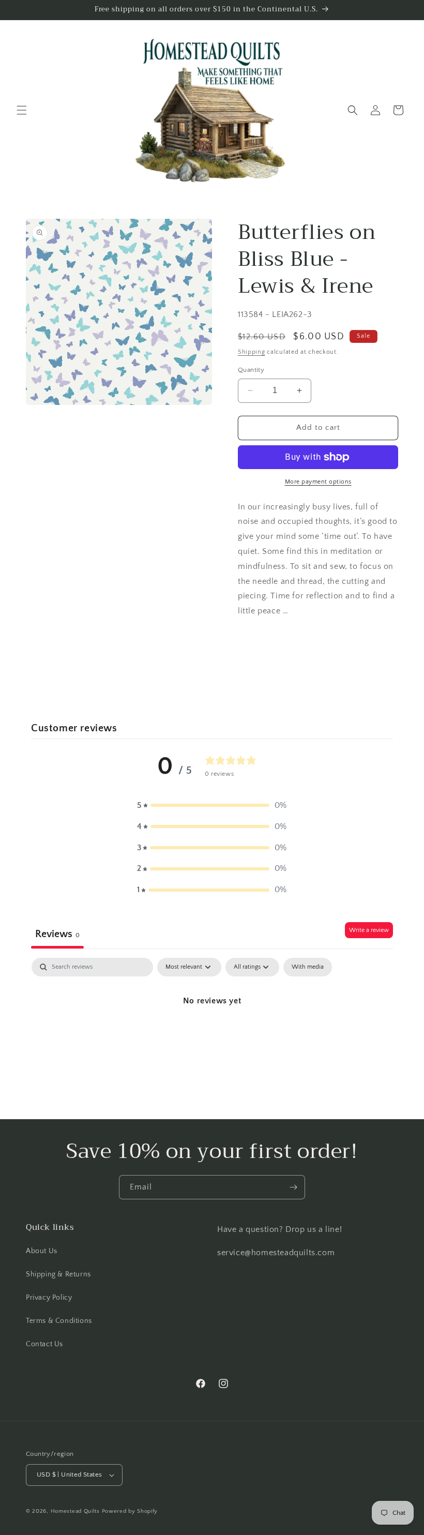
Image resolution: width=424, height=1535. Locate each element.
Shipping (251, 352)
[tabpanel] (212, 1035)
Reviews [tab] (57, 934)
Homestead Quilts (75, 1511)
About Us (41, 1251)
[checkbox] (307, 967)
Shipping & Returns (58, 1274)
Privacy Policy (49, 1297)
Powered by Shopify (130, 1511)
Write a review (369, 930)
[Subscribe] (293, 1187)
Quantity (251, 369)
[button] (21, 110)
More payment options (318, 481)
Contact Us (44, 1344)
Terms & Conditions (59, 1321)
